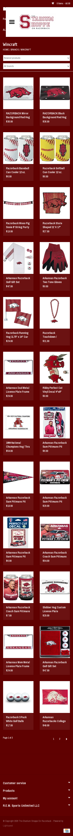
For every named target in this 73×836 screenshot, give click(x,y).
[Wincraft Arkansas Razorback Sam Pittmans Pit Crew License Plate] (55, 477)
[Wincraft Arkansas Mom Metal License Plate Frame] (18, 642)
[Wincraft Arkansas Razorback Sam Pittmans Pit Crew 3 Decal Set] (55, 422)
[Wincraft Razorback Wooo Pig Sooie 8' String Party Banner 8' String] (18, 203)
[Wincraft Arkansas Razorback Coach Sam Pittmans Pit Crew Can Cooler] (18, 587)
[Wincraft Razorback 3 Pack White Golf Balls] (18, 697)
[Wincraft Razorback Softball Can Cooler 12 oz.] (55, 148)
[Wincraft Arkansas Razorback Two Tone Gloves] (55, 258)
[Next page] (66, 739)
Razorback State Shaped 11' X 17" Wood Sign (52, 225)
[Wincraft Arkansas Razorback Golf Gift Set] (18, 258)
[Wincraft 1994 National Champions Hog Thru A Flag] (18, 422)
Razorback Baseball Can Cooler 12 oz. (17, 170)
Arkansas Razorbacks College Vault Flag (54, 719)
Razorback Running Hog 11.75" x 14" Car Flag (17, 335)
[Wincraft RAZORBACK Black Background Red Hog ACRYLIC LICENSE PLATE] (55, 93)
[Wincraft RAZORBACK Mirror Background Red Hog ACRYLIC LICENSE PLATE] (18, 93)
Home (6, 49)
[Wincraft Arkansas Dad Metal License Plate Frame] (18, 368)
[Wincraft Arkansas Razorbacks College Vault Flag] (55, 697)
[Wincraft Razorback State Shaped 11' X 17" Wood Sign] (55, 203)
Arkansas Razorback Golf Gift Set (18, 280)
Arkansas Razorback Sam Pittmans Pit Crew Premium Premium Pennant (18, 500)
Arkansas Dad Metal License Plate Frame (17, 389)
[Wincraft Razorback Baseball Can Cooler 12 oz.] (18, 148)
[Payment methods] (66, 830)
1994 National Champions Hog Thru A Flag (18, 445)
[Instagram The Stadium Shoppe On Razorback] (50, 765)
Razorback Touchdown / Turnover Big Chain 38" (53, 335)
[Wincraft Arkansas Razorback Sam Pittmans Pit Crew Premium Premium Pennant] (18, 477)
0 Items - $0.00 (63, 3)
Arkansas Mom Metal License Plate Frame (18, 664)
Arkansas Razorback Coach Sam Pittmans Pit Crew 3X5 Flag (55, 554)
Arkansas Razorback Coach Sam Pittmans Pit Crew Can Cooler (18, 609)
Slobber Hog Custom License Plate (54, 609)
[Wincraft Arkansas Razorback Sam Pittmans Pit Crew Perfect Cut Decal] (18, 532)
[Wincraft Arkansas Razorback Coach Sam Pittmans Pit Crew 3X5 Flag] (55, 532)
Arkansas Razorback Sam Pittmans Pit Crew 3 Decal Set (55, 445)
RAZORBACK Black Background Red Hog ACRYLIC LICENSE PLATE (54, 115)
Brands (15, 49)
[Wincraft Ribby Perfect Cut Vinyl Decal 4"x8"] (55, 368)
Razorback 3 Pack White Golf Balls (16, 719)
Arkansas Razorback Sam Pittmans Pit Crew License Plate (55, 500)
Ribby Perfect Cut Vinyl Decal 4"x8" (52, 389)
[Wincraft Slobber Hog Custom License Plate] (55, 587)
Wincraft (26, 49)
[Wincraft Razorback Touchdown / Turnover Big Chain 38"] (55, 313)
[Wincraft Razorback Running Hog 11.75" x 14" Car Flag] (18, 313)
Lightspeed (8, 825)
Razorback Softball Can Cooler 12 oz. (53, 170)
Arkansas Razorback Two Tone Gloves (55, 280)
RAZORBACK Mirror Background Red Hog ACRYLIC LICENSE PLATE (18, 115)
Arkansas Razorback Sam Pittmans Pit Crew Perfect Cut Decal (18, 554)
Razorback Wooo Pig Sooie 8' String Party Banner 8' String (18, 225)
